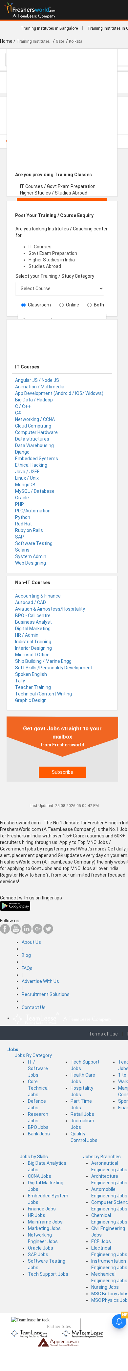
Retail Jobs (82, 1114)
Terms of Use (103, 1033)
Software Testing (34, 543)
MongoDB (25, 484)
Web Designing (30, 563)
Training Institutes (33, 41)
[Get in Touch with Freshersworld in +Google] (37, 932)
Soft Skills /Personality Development (54, 667)
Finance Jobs (42, 1208)
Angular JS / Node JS (37, 380)
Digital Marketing (33, 628)
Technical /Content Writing (43, 693)
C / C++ (23, 406)
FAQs (27, 968)
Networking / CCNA (35, 419)
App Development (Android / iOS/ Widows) (59, 393)
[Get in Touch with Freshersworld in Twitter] (48, 932)
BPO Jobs (38, 1127)
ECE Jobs (101, 1241)
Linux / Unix (27, 478)
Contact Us (34, 1007)
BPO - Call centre (33, 615)
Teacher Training (33, 687)
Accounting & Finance (38, 596)
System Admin (30, 556)
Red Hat (23, 523)
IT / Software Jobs (38, 1068)
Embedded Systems (36, 458)
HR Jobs (36, 1215)
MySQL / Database (34, 491)
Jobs (12, 1049)
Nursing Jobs (105, 1287)
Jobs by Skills (34, 1156)
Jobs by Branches (102, 1156)
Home (6, 41)
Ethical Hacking (31, 465)
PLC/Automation (33, 510)
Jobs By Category (33, 1055)
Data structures (32, 439)
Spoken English (31, 674)
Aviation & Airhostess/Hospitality (50, 609)
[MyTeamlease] (82, 1332)
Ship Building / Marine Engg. (44, 661)
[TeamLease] (29, 1332)
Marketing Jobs (44, 1228)
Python (22, 517)
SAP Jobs (38, 1254)
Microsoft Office (32, 654)
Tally (20, 680)
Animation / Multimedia (39, 386)
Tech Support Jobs (48, 1274)
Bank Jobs (39, 1133)
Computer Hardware (36, 432)
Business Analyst (33, 622)
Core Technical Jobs (38, 1088)
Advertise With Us (40, 981)
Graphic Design (31, 700)
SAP (19, 536)
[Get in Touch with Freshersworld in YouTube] (16, 932)
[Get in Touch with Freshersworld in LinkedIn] (27, 932)
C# (18, 412)
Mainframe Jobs (45, 1221)
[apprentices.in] (58, 1341)
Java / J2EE (27, 471)
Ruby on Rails (29, 530)
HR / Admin (26, 635)
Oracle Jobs (40, 1248)
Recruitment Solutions (46, 994)
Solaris (22, 550)
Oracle (22, 497)
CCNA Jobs (39, 1176)
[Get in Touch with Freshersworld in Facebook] (5, 932)
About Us (31, 942)
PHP (19, 504)
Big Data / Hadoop (34, 399)
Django (22, 452)
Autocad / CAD (30, 602)
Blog (26, 955)
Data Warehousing (34, 445)
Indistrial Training (33, 641)
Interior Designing (33, 648)
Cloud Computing (33, 425)
